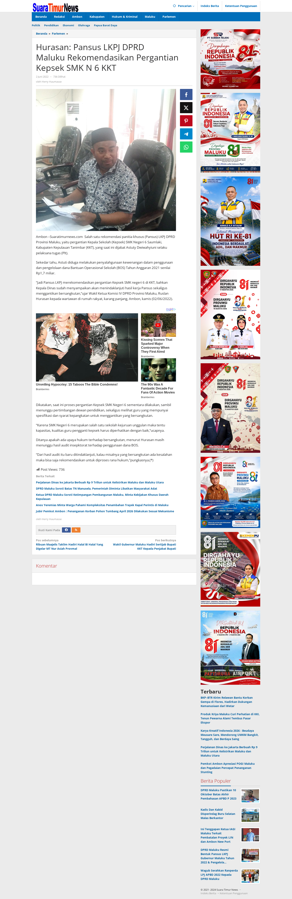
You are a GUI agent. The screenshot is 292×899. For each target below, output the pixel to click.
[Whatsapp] (186, 147)
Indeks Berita (208, 893)
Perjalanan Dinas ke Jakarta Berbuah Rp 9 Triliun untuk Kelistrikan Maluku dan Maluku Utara (100, 482)
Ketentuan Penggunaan (234, 893)
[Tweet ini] (186, 107)
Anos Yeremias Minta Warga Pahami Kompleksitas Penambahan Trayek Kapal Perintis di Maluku (102, 505)
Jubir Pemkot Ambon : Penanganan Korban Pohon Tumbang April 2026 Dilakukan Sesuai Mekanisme (105, 511)
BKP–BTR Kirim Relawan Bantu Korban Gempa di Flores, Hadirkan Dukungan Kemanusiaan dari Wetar (227, 702)
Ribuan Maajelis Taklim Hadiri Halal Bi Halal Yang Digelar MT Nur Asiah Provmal (69, 544)
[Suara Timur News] (55, 7)
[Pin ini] (186, 120)
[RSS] (76, 530)
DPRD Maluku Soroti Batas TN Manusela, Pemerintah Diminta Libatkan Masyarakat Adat (96, 488)
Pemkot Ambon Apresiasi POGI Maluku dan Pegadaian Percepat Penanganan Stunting (228, 768)
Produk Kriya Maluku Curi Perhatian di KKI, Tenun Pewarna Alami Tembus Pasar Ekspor (230, 718)
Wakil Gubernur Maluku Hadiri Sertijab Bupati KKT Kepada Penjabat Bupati (144, 544)
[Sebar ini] (186, 94)
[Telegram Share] (186, 133)
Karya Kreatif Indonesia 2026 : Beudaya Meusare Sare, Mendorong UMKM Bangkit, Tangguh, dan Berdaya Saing (230, 735)
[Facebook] (66, 530)
